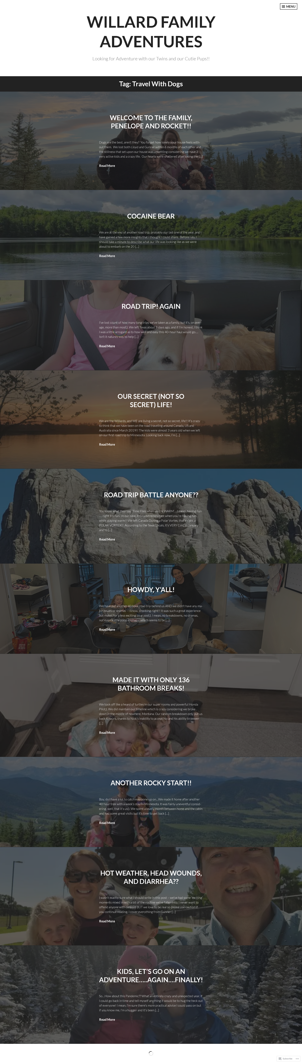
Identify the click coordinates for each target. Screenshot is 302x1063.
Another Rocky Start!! (151, 783)
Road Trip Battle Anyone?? (151, 495)
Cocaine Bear (151, 216)
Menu (290, 6)
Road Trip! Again (151, 306)
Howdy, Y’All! (151, 589)
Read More (107, 166)
